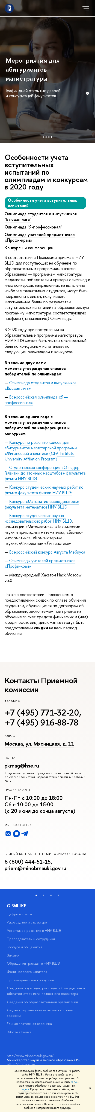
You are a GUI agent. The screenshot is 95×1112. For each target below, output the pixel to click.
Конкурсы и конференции (29, 248)
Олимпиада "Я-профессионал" (33, 227)
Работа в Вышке (19, 1032)
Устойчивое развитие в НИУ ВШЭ (34, 930)
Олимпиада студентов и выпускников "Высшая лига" (41, 216)
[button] (36, 895)
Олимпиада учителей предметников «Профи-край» (40, 237)
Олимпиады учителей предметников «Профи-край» (40, 563)
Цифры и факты (19, 914)
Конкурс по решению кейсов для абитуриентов (41, 450)
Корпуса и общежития (24, 946)
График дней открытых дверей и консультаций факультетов (33, 93)
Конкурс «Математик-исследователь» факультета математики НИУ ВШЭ (42, 504)
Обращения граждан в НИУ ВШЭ (33, 963)
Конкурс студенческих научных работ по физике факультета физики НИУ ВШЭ (44, 490)
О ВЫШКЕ (16, 906)
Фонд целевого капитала (27, 971)
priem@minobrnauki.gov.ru (35, 868)
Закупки (13, 955)
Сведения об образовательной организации (42, 1001)
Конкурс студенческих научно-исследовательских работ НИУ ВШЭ (38, 518)
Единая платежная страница (29, 1023)
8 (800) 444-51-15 (28, 861)
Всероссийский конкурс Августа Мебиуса (47, 552)
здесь (74, 1082)
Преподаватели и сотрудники (31, 938)
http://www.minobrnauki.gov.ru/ (30, 1056)
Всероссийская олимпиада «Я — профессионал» (36, 399)
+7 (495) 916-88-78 (41, 722)
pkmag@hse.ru (22, 765)
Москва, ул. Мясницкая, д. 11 (39, 743)
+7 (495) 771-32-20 (42, 712)
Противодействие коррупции (30, 980)
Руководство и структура (27, 922)
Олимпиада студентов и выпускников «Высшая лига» (41, 385)
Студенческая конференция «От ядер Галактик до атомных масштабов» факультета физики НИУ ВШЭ (45, 473)
